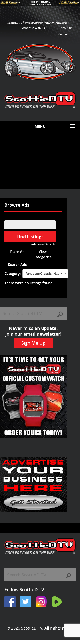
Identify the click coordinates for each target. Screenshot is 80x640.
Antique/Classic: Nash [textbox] (44, 273)
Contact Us (65, 34)
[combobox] (45, 273)
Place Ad (17, 251)
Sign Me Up (33, 343)
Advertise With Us (33, 28)
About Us (66, 28)
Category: (12, 273)
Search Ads (17, 264)
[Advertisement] (40, 160)
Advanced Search (43, 244)
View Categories (43, 254)
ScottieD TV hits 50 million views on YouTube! (37, 23)
